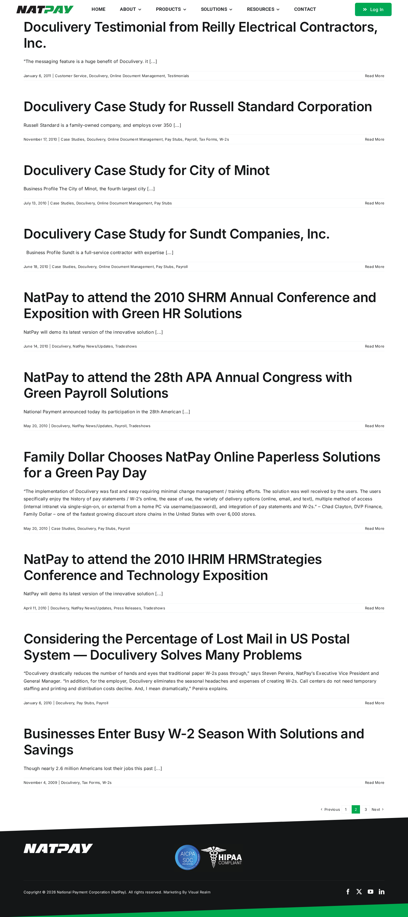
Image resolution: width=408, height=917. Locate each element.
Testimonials (178, 76)
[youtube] (370, 892)
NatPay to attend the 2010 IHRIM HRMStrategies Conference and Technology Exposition (173, 567)
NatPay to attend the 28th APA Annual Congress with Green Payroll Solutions (188, 385)
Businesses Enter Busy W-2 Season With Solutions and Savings (194, 741)
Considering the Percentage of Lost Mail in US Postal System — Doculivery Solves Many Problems (187, 646)
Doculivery (98, 76)
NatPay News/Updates (93, 346)
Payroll (191, 139)
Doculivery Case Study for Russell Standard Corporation (198, 106)
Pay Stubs (173, 139)
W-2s (224, 139)
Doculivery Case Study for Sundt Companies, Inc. (177, 234)
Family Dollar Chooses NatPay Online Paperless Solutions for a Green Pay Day (202, 465)
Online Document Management (137, 76)
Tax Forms (208, 139)
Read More (374, 76)
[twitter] (359, 892)
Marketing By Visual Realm (186, 892)
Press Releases (127, 608)
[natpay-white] (58, 846)
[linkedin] (381, 892)
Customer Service (71, 76)
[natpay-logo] (45, 8)
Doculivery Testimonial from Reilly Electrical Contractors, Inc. (200, 35)
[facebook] (348, 892)
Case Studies (72, 139)
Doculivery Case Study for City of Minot (147, 170)
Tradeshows (126, 346)
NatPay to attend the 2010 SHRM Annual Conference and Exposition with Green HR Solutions (200, 305)
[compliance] (208, 846)
